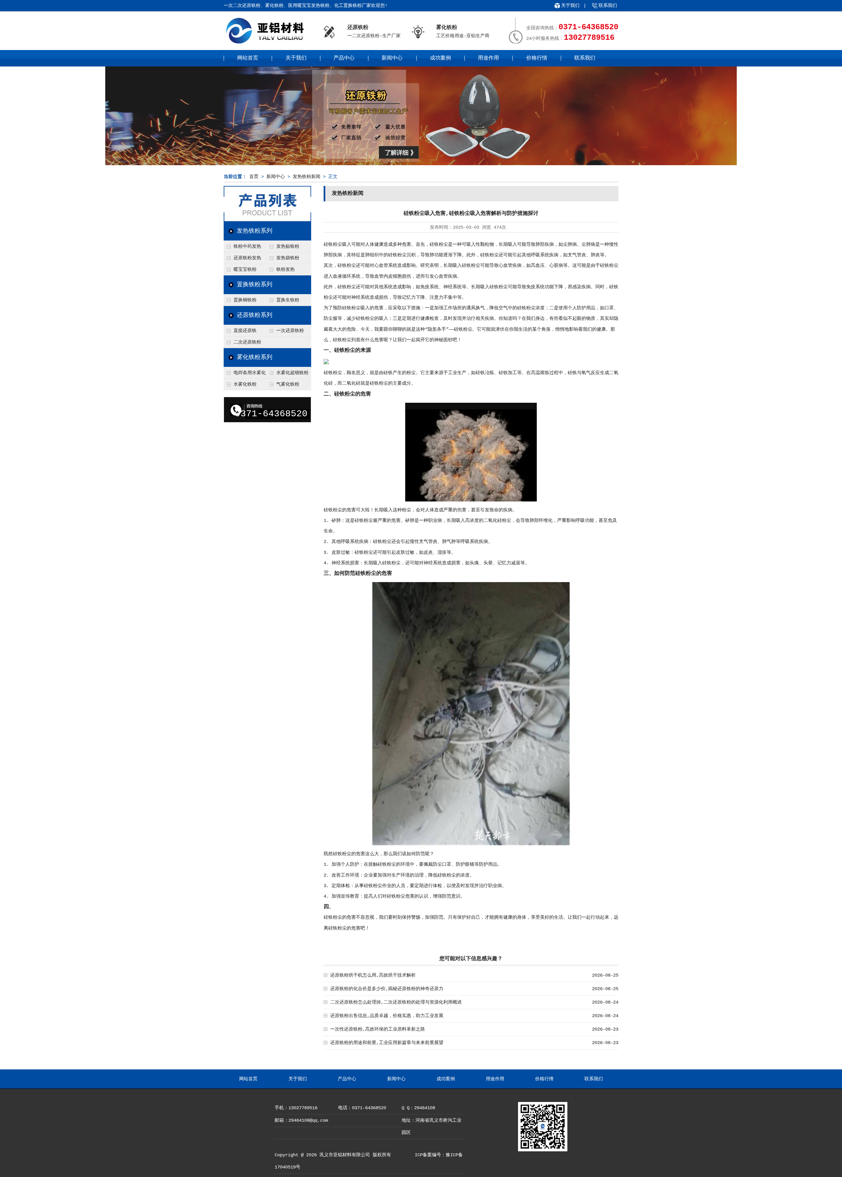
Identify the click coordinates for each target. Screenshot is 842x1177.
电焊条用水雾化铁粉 (245, 374)
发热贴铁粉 (287, 246)
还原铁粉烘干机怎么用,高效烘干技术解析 (373, 975)
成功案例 (440, 58)
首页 (254, 176)
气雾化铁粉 (287, 384)
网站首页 (247, 58)
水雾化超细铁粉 (292, 372)
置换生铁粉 (287, 300)
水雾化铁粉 (245, 384)
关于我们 (570, 5)
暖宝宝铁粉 (245, 269)
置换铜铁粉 (245, 300)
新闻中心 (392, 58)
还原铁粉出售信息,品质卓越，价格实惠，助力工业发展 (386, 1015)
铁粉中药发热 (247, 246)
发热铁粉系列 (254, 231)
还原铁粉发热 (247, 258)
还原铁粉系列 (254, 315)
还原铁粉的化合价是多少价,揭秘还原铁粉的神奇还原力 (386, 988)
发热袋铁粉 (287, 258)
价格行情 (536, 58)
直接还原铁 (245, 330)
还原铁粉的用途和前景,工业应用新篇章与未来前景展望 (386, 1042)
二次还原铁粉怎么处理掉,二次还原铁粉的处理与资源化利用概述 (396, 1002)
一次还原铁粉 (290, 330)
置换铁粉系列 (254, 284)
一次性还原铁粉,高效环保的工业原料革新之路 (377, 1029)
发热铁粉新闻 (306, 176)
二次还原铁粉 (247, 342)
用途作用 (488, 58)
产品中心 (344, 58)
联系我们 (608, 5)
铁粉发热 (285, 269)
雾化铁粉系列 (254, 357)
